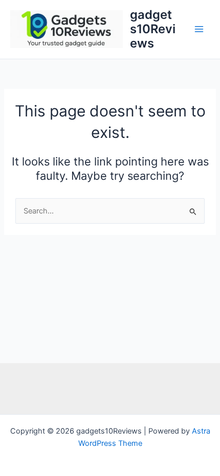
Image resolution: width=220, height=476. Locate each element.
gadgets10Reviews (152, 29)
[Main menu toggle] (199, 29)
